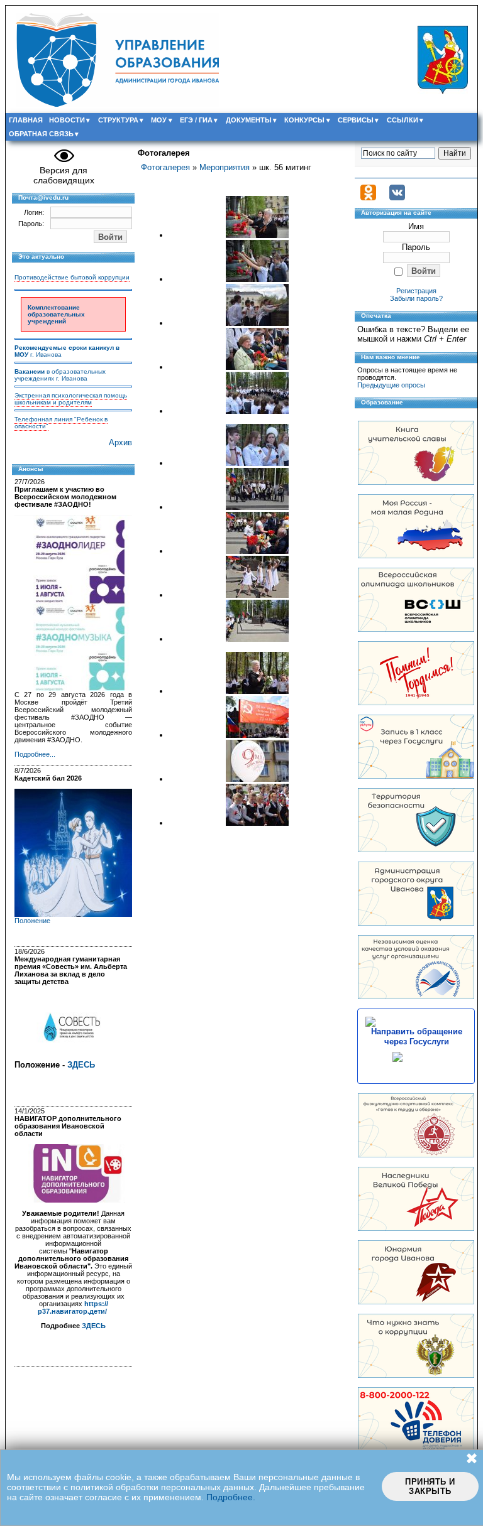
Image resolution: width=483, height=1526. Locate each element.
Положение (32, 920)
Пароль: (31, 223)
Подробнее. (230, 1497)
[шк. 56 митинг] (257, 235)
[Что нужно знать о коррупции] (416, 1375)
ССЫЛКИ (402, 120)
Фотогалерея (165, 167)
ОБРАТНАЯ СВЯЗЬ (41, 134)
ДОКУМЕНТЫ (249, 120)
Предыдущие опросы (391, 385)
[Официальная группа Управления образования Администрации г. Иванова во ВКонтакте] (397, 198)
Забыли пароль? (416, 298)
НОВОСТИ (67, 120)
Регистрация (416, 291)
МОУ (159, 120)
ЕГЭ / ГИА (196, 120)
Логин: (34, 212)
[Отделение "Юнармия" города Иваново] (416, 1301)
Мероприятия (224, 167)
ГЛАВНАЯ (26, 120)
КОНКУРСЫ (304, 120)
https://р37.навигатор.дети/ (73, 1307)
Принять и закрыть (430, 1486)
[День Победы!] (416, 1228)
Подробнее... (34, 754)
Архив (120, 442)
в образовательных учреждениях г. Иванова (60, 375)
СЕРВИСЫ (356, 120)
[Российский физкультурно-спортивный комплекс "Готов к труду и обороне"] (416, 1154)
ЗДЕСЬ (81, 1064)
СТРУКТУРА (118, 120)
